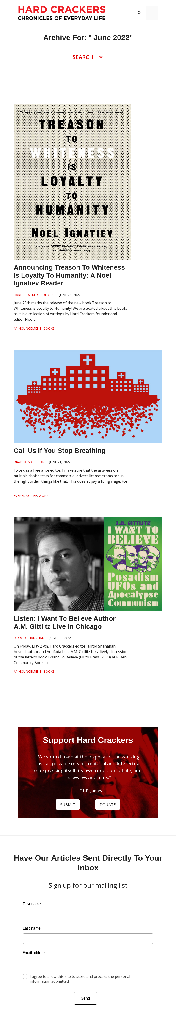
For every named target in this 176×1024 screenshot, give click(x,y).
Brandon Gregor (29, 462)
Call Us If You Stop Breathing (60, 450)
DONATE (108, 804)
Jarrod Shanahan (29, 638)
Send (85, 998)
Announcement (27, 328)
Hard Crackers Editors (34, 295)
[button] (139, 13)
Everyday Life (25, 495)
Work (43, 495)
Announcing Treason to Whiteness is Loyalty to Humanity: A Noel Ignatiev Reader (69, 275)
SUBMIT (67, 804)
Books (49, 328)
